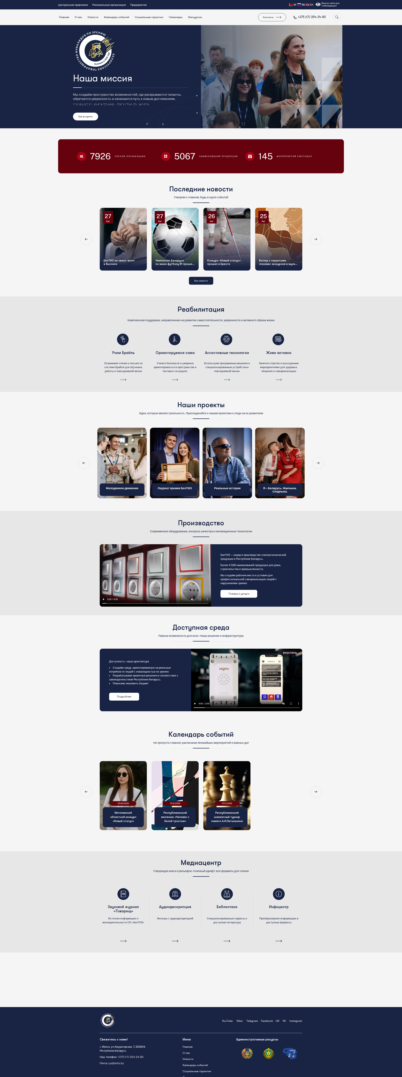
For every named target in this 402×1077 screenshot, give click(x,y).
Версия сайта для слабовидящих (330, 4)
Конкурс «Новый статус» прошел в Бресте (227, 235)
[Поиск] (337, 17)
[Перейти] (123, 380)
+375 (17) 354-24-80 (130, 1056)
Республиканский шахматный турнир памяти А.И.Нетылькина (227, 816)
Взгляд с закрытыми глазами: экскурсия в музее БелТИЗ (281, 235)
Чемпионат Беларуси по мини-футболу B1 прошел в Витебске (178, 235)
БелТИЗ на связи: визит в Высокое (122, 235)
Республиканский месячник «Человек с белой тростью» (175, 816)
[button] (86, 239)
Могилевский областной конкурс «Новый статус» (123, 816)
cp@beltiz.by (116, 1063)
